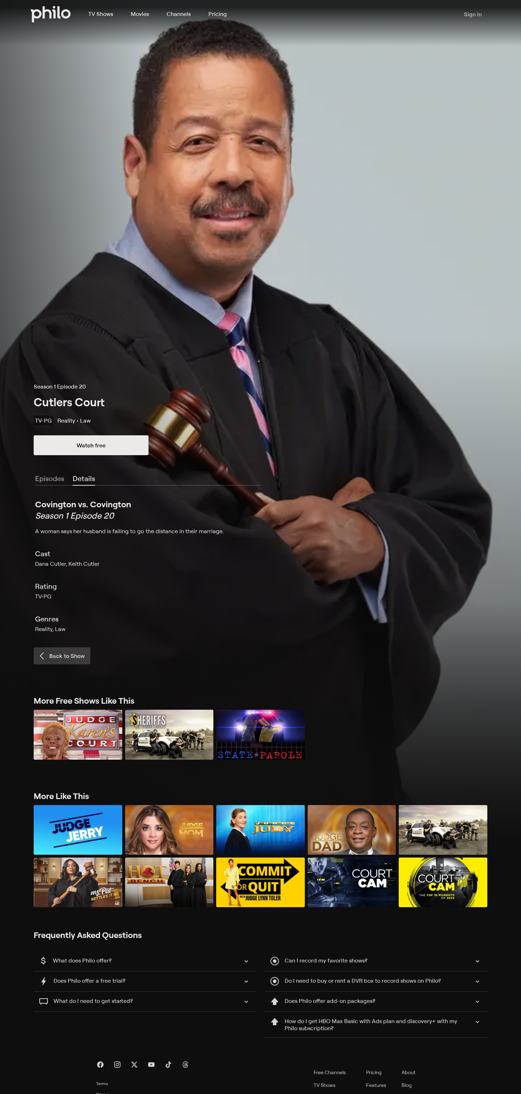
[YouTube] (151, 1064)
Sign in (473, 14)
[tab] (84, 479)
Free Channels (330, 1072)
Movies (140, 13)
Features (376, 1085)
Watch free (91, 445)
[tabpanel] (260, 565)
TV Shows (100, 13)
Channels (179, 13)
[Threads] (185, 1064)
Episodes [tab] (49, 478)
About (408, 1072)
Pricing (217, 13)
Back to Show (67, 655)
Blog (407, 1085)
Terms (102, 1083)
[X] (134, 1064)
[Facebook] (100, 1064)
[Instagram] (117, 1064)
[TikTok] (168, 1064)
